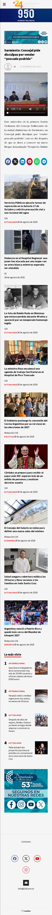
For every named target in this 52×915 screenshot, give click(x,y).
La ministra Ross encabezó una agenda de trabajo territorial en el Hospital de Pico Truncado (24, 372)
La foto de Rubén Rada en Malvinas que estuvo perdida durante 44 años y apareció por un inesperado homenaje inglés (26, 318)
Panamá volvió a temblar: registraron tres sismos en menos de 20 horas (20, 698)
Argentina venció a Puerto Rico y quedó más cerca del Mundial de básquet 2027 (23, 632)
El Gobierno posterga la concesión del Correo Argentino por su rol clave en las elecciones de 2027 (25, 424)
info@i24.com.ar (26, 888)
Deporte (9, 645)
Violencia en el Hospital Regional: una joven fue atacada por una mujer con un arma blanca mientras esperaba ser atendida (25, 263)
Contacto (26, 841)
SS (15, 66)
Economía (9, 541)
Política (9, 437)
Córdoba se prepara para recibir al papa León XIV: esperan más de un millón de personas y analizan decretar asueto (23, 477)
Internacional (17, 663)
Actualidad (10, 222)
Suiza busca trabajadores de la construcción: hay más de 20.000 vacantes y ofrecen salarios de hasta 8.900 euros (20, 673)
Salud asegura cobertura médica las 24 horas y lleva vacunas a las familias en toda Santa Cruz (25, 580)
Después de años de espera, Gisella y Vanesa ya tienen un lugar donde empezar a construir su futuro (20, 725)
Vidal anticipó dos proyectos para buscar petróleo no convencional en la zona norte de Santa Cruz (20, 753)
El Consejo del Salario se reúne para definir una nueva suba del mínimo (24, 529)
